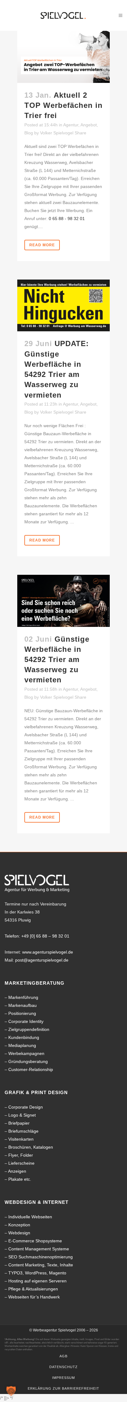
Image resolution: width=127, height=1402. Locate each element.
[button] (11, 1391)
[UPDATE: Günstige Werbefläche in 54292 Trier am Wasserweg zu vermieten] (63, 306)
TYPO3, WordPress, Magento (37, 1272)
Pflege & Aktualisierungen (33, 1288)
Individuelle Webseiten (30, 1216)
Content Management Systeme (38, 1248)
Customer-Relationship (30, 1069)
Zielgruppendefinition (28, 1029)
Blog (28, 132)
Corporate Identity (25, 1021)
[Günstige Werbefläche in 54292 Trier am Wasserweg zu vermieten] (63, 601)
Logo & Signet (22, 1115)
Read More (42, 245)
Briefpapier (19, 1123)
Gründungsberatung (28, 1061)
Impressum (63, 1378)
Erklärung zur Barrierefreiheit (63, 1388)
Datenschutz (63, 1367)
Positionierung (22, 1013)
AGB (63, 1356)
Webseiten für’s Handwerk (34, 1296)
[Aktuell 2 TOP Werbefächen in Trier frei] (63, 57)
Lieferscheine (21, 1163)
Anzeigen (17, 1171)
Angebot (88, 124)
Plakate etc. (19, 1179)
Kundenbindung (23, 1037)
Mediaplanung (22, 1045)
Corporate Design (25, 1107)
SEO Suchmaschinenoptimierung (40, 1256)
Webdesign (19, 1232)
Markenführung (23, 997)
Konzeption (19, 1224)
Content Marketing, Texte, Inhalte (40, 1264)
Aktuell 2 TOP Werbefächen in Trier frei (63, 105)
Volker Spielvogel (56, 132)
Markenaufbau (22, 1005)
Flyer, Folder (20, 1155)
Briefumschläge (23, 1131)
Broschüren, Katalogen (30, 1147)
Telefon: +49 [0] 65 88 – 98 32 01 (37, 936)
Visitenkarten (21, 1139)
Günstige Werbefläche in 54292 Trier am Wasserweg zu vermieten (56, 659)
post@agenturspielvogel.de (41, 960)
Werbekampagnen (26, 1053)
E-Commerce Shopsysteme (35, 1240)
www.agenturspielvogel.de (47, 952)
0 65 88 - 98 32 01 (67, 218)
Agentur (70, 124)
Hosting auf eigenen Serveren (37, 1280)
